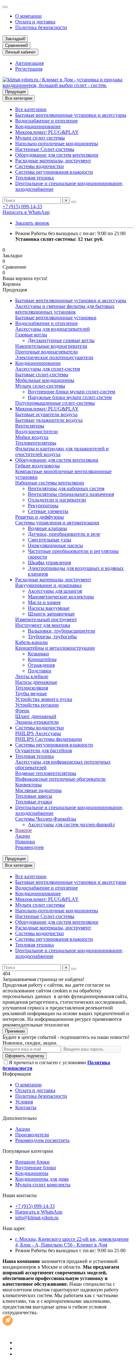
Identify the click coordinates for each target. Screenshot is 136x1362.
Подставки (39, 670)
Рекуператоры (43, 505)
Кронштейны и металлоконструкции (55, 648)
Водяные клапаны (47, 528)
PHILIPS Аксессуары (38, 733)
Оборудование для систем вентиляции (56, 155)
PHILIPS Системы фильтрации (48, 739)
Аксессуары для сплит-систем (47, 369)
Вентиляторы (29, 425)
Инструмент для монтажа (42, 625)
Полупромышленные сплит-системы (55, 403)
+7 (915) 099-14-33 (22, 206)
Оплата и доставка (35, 21)
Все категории (30, 109)
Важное (23, 830)
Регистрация (28, 69)
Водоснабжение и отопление (46, 120)
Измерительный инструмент (46, 619)
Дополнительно (20, 1118)
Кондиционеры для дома (42, 1179)
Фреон (22, 710)
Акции (22, 836)
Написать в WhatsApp (26, 212)
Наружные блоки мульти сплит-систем (70, 397)
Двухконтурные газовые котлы (61, 340)
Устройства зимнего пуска (43, 699)
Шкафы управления (49, 562)
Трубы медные (31, 693)
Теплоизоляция (31, 687)
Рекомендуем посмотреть (42, 1140)
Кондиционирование (38, 126)
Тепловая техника (34, 177)
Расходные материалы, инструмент (53, 160)
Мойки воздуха (31, 437)
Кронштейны (42, 659)
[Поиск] (73, 202)
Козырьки (38, 653)
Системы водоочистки (39, 166)
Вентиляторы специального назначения (71, 494)
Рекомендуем (29, 847)
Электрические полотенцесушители (54, 357)
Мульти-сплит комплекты (43, 1184)
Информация (17, 1074)
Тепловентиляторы (35, 443)
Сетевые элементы (48, 511)
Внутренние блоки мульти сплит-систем (71, 391)
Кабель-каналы (31, 642)
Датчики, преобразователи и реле (64, 534)
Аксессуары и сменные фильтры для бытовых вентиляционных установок (64, 309)
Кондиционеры (31, 1173)
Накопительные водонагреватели (51, 346)
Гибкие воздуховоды (37, 465)
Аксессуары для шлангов (55, 591)
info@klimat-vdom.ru (37, 1217)
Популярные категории (28, 1151)
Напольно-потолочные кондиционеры (56, 143)
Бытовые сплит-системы (41, 374)
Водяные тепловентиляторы (45, 773)
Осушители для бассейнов (43, 750)
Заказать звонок (32, 223)
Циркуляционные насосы (55, 545)
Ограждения (41, 665)
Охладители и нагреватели (57, 500)
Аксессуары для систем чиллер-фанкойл (71, 824)
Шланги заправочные (51, 613)
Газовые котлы (31, 334)
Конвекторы (28, 784)
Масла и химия (44, 602)
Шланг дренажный (35, 716)
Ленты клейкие (31, 676)
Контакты (25, 1107)
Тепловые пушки (33, 801)
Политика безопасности (41, 27)
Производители (32, 1134)
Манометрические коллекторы (61, 596)
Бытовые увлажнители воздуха (49, 420)
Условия (24, 1101)
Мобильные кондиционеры (44, 380)
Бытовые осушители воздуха (46, 414)
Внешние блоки (32, 1162)
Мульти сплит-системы (40, 386)
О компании (28, 16)
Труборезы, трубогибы (52, 636)
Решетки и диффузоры (39, 517)
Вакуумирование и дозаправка (48, 585)
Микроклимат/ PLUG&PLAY (47, 132)
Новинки (25, 841)
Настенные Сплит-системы (44, 149)
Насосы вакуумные (49, 608)
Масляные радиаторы (38, 790)
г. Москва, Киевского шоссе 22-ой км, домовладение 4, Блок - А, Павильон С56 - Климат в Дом (72, 1241)
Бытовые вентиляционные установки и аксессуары (70, 115)
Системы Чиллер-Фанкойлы (45, 819)
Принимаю (15, 1031)
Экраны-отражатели (37, 722)
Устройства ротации (37, 705)
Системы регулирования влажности (54, 172)
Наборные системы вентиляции (49, 482)
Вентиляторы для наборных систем (66, 488)
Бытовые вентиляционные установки (55, 317)
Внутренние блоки (35, 1167)
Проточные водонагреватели (46, 351)
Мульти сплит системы (40, 138)
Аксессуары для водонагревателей (52, 329)
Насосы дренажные (36, 682)
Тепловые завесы (33, 796)
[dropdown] (5, 7)
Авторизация (29, 63)
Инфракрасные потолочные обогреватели (60, 779)
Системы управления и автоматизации (57, 522)
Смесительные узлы (49, 539)
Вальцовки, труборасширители (61, 631)
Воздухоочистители (36, 431)
